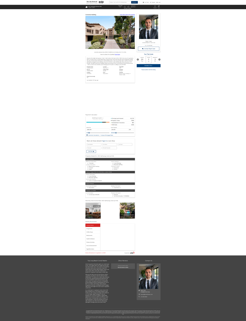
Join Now (90, 151)
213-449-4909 (149, 45)
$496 (132, 120)
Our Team (146, 2)
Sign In (104, 141)
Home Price (88, 127)
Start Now (117, 54)
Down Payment (114, 127)
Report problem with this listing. (149, 69)
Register (153, 2)
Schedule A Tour (148, 65)
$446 (132, 125)
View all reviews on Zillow (123, 267)
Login (159, 2)
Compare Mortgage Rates (107, 135)
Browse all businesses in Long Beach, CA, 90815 (95, 252)
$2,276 (132, 118)
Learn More (127, 14)
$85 (133, 122)
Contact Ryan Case (149, 49)
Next (159, 60)
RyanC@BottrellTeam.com (147, 294)
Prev (138, 60)
